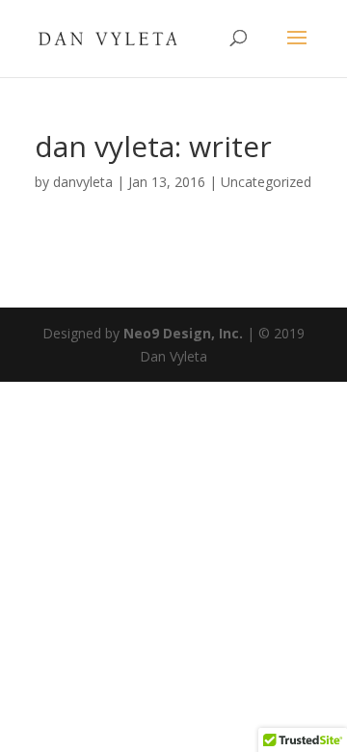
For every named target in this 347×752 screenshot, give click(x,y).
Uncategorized (266, 182)
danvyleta (83, 182)
